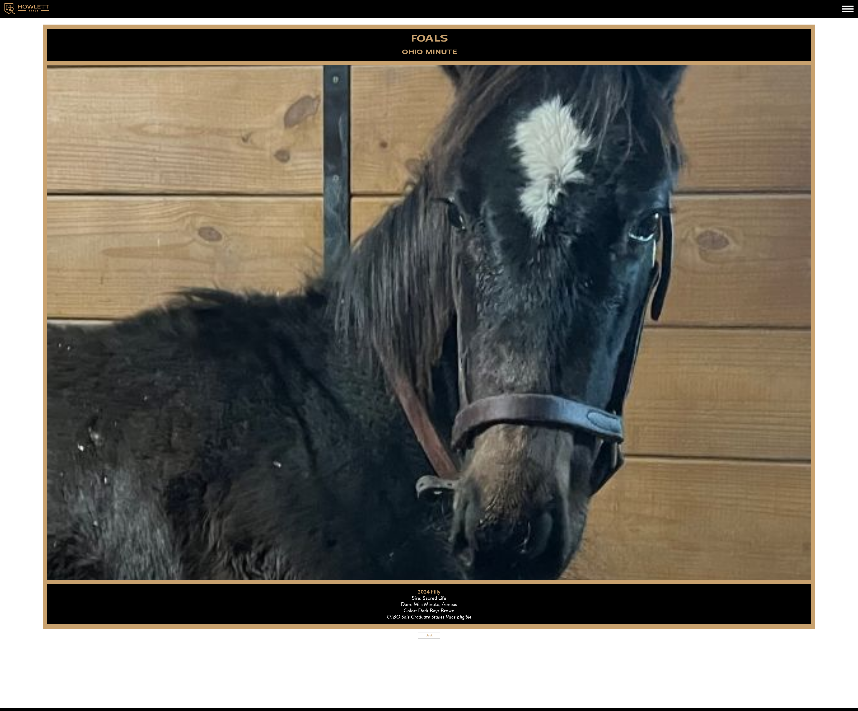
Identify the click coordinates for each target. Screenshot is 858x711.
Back (429, 635)
